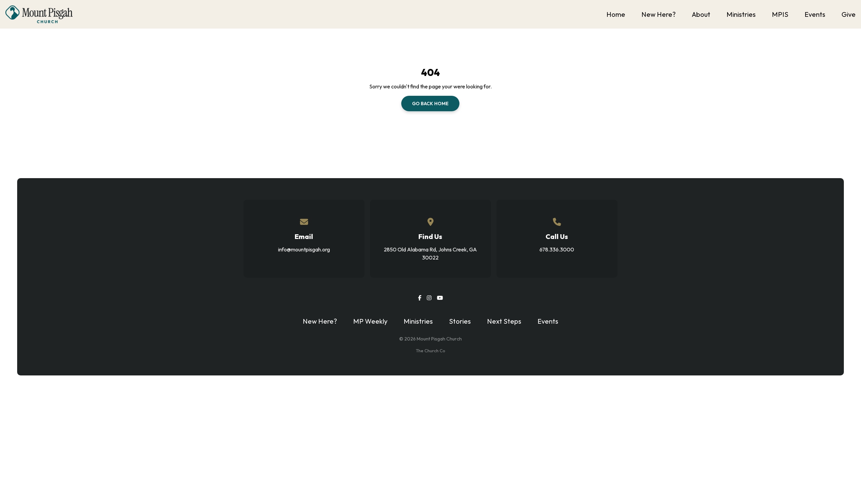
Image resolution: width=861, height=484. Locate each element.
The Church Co (430, 350)
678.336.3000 (556, 249)
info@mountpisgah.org (304, 249)
